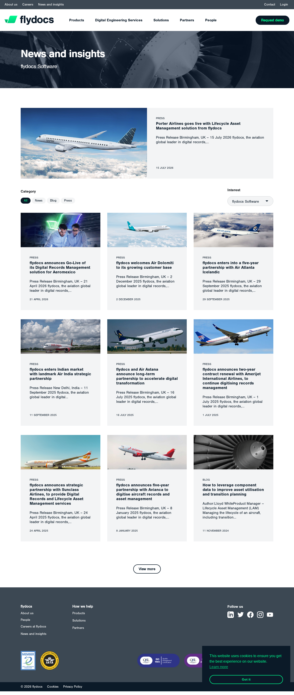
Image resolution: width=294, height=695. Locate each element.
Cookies (53, 687)
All (25, 200)
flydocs (26, 606)
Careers (27, 4)
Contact (269, 4)
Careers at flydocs (33, 626)
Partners (187, 20)
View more (147, 569)
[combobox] (250, 201)
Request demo (272, 20)
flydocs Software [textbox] (245, 201)
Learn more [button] (218, 667)
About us (11, 4)
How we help (82, 606)
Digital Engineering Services (118, 20)
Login (284, 4)
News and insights (51, 4)
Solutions (161, 20)
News (38, 200)
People (211, 20)
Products (76, 20)
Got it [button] (246, 679)
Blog (53, 200)
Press (68, 200)
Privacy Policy (72, 687)
